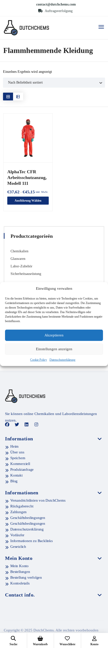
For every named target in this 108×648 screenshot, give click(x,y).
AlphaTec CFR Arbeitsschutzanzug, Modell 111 (27, 177)
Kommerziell (20, 464)
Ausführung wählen (28, 200)
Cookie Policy (38, 360)
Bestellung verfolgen (26, 577)
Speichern (17, 458)
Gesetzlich (18, 547)
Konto (94, 644)
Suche (13, 644)
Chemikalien (19, 251)
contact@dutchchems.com (56, 4)
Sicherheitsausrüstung (26, 274)
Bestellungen (20, 572)
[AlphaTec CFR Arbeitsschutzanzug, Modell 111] (28, 138)
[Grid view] (8, 96)
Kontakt (16, 475)
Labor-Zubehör (21, 266)
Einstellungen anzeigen (54, 349)
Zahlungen (18, 512)
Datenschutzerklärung (62, 360)
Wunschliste (67, 644)
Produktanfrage (22, 469)
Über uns (17, 452)
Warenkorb (40, 644)
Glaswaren (18, 259)
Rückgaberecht (21, 506)
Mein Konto (19, 566)
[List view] (18, 96)
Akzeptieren (54, 335)
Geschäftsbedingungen (27, 518)
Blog (14, 481)
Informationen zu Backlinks (31, 541)
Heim (14, 446)
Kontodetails (20, 583)
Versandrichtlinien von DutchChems (37, 500)
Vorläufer (17, 535)
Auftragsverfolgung (58, 11)
